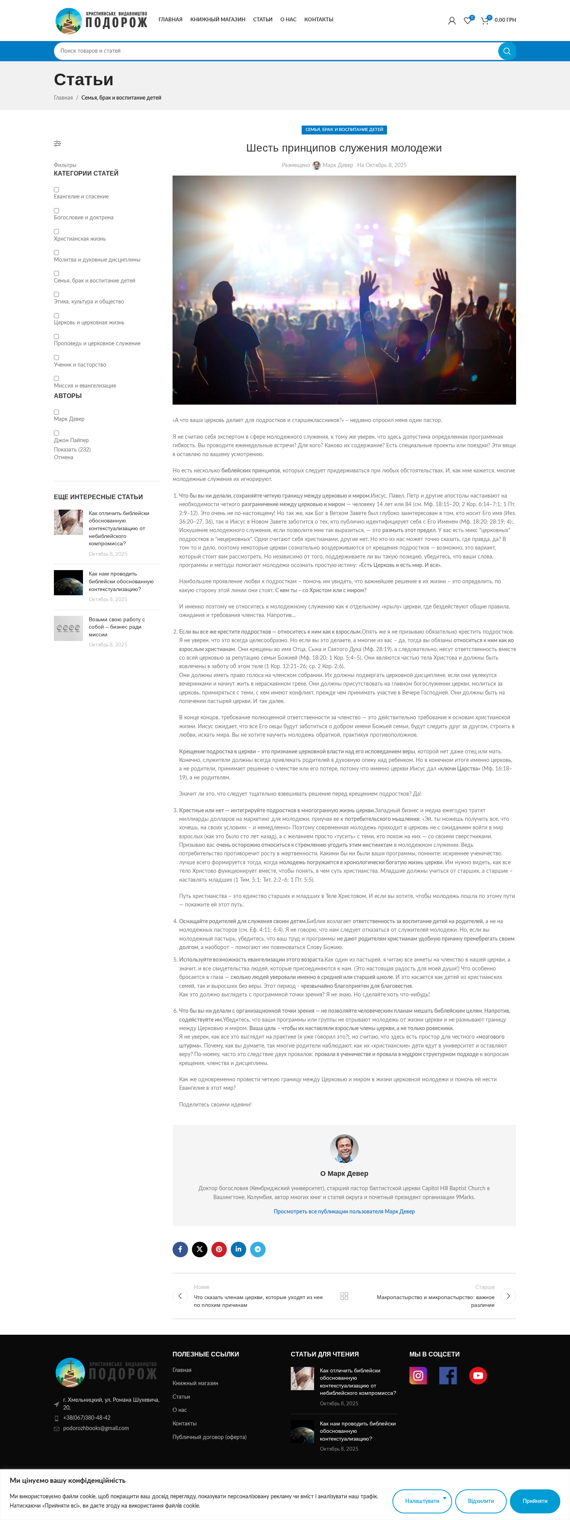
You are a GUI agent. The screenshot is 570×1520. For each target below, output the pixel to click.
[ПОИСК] (507, 51)
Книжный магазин (195, 1383)
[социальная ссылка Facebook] (180, 1249)
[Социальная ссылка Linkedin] (238, 1249)
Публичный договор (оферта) (210, 1437)
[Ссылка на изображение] (107, 1371)
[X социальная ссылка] (199, 1249)
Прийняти (535, 1501)
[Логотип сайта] (102, 20)
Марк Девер (69, 419)
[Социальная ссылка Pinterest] (219, 1249)
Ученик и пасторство (80, 365)
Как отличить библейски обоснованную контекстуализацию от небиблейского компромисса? (119, 528)
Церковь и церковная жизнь (89, 323)
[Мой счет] (452, 20)
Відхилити (481, 1501)
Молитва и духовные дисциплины (97, 260)
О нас (180, 1410)
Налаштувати (422, 1501)
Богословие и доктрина (84, 218)
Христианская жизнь (80, 239)
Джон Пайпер (71, 440)
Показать (72, 450)
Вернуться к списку (344, 1296)
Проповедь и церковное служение (97, 343)
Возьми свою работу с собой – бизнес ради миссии (117, 627)
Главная (63, 98)
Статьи (181, 1397)
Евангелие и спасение (81, 197)
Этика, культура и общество (89, 302)
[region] (285, 1494)
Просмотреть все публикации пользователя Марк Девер (344, 1212)
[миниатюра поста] (68, 534)
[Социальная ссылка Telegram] (258, 1249)
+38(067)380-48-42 (87, 1418)
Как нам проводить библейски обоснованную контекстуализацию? (121, 581)
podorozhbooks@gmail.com (96, 1428)
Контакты (185, 1424)
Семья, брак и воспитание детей (121, 98)
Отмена (63, 457)
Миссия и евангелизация (85, 386)
